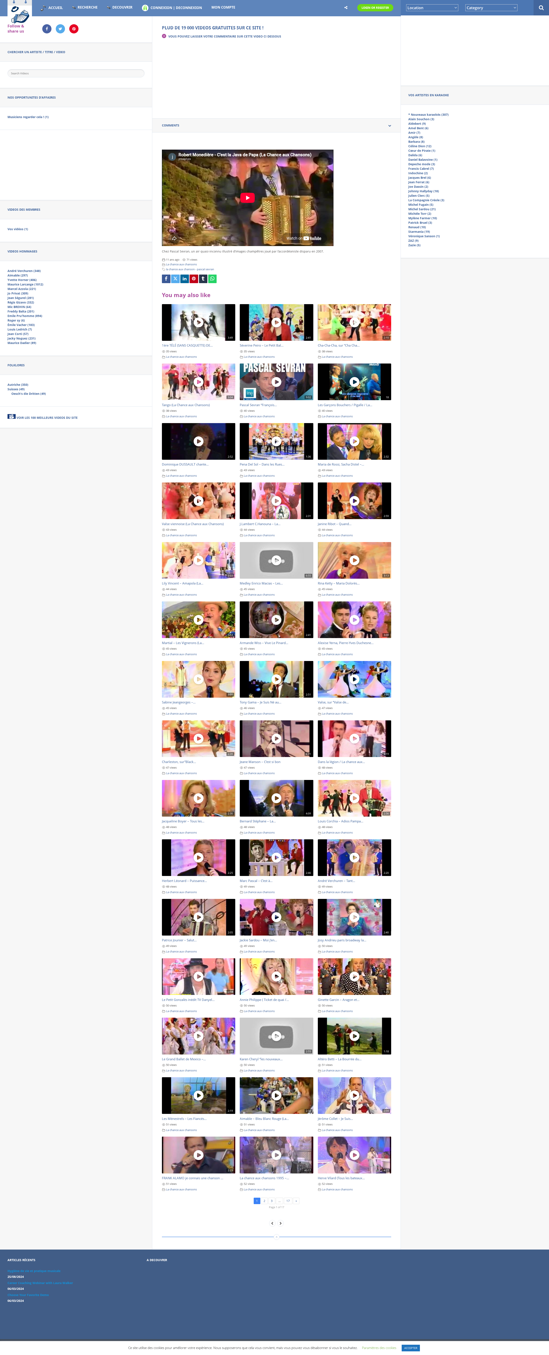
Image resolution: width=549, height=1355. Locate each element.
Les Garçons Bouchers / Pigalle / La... (345, 405)
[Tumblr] (203, 279)
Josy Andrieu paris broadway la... (342, 940)
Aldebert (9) (417, 124)
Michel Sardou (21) (422, 209)
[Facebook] (166, 279)
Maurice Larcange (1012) (25, 284)
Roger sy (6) (16, 320)
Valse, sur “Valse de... (333, 702)
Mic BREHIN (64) (19, 307)
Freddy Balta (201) (21, 311)
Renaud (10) (417, 227)
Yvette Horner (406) (22, 280)
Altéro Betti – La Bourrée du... (340, 1059)
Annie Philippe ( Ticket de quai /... (264, 999)
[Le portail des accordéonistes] (20, 21)
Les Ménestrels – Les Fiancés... (184, 1118)
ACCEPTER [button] (410, 1348)
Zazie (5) (414, 245)
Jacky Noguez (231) (22, 338)
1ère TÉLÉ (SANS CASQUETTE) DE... (187, 345)
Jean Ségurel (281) (21, 298)
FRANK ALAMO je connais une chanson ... (192, 1178)
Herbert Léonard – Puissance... (184, 881)
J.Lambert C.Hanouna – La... (260, 524)
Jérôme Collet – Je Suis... (335, 1118)
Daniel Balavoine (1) (422, 160)
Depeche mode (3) (421, 164)
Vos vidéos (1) (18, 229)
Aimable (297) (18, 275)
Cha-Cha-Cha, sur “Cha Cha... (339, 345)
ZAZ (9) (413, 241)
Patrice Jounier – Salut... (179, 940)
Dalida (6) (415, 155)
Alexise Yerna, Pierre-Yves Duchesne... (346, 643)
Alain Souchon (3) (421, 119)
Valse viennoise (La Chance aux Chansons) (193, 524)
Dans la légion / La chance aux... (341, 762)
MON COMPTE (223, 7)
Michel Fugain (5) (420, 205)
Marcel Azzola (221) (22, 289)
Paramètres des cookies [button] (379, 1348)
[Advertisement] (475, 50)
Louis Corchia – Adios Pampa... (340, 821)
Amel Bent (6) (418, 128)
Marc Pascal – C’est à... (256, 881)
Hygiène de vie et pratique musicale (34, 1271)
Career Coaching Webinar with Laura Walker (40, 1283)
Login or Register (375, 8)
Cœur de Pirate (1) (421, 151)
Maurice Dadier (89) (22, 343)
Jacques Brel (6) (419, 178)
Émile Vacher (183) (21, 325)
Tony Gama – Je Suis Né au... (260, 702)
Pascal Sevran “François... (258, 405)
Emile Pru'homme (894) (25, 316)
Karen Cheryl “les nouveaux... (261, 1059)
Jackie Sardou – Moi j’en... (258, 940)
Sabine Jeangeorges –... (179, 702)
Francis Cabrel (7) (421, 169)
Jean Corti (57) (18, 334)
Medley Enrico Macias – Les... (261, 583)
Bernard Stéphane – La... (258, 821)
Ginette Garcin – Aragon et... (338, 999)
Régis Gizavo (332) (21, 302)
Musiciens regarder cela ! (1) (28, 117)
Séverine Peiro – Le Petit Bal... (262, 345)
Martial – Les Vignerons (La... (183, 643)
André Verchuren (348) (24, 271)
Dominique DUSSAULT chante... (185, 464)
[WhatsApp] (212, 279)
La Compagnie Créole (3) (426, 200)
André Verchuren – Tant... (336, 881)
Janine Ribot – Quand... (334, 524)
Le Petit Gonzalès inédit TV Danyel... (188, 999)
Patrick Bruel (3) (420, 223)
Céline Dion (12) (419, 146)
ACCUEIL (55, 7)
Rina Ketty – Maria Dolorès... (339, 583)
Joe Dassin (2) (418, 187)
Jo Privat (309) (18, 293)
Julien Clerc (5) (419, 196)
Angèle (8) (415, 137)
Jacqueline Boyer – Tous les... (183, 821)
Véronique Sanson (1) (424, 236)
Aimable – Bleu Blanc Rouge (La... (264, 1118)
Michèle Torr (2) (419, 214)
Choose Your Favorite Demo (28, 1295)
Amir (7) (414, 133)
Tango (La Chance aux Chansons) (186, 405)
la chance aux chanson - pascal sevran (190, 269)
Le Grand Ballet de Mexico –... (184, 1059)
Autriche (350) (18, 385)
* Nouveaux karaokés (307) (428, 115)
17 (288, 1201)
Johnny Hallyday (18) (423, 191)
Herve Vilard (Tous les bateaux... (341, 1178)
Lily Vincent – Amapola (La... (182, 583)
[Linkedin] (184, 279)
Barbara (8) (416, 142)
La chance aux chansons (181, 264)
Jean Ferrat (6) (418, 182)
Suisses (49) (16, 389)
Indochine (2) (418, 173)
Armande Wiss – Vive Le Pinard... (264, 643)
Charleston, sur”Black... (179, 762)
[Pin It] (194, 279)
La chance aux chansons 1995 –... (264, 1178)
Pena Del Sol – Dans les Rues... (262, 464)
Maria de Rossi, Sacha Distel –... (341, 464)
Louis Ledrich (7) (20, 329)
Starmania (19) (419, 232)
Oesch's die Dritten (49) (28, 394)
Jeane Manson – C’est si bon (260, 762)
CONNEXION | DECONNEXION (176, 7)
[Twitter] (175, 279)
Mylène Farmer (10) (422, 218)
